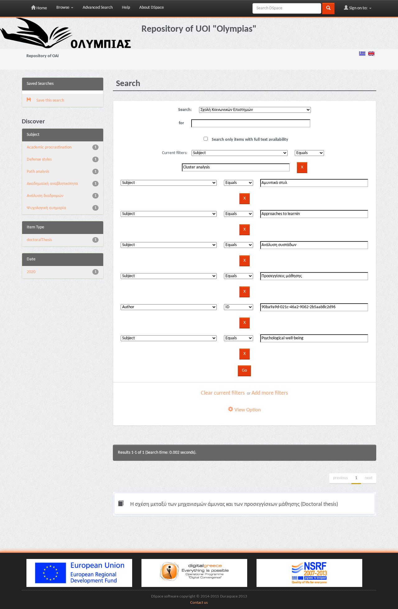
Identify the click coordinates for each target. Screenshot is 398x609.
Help (126, 7)
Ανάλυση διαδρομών (45, 196)
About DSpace (151, 7)
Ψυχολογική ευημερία (46, 208)
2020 (31, 272)
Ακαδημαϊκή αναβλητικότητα (52, 183)
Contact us (199, 603)
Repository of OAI (42, 56)
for (181, 123)
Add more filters (270, 393)
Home (41, 8)
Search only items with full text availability (249, 139)
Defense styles (39, 159)
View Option (247, 410)
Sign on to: (358, 8)
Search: (185, 110)
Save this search (49, 100)
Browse (63, 7)
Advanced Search (98, 7)
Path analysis (38, 171)
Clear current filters (223, 393)
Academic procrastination (49, 147)
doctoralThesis (39, 240)
